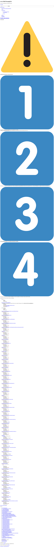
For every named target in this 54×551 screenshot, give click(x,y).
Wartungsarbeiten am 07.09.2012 (5, 423)
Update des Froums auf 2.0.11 (5, 427)
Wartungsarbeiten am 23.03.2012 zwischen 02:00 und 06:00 (9, 447)
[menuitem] (2, 9)
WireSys (5, 542)
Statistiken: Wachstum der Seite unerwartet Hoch (7, 468)
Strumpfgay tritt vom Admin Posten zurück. (7, 387)
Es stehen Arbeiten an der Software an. (6, 343)
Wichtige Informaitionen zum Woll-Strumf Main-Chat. (8, 383)
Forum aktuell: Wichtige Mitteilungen (6, 302)
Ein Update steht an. (4, 351)
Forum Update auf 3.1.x (4, 355)
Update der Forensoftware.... (5, 367)
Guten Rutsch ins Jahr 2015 (5, 359)
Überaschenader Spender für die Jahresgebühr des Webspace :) (9, 431)
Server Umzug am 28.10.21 (5, 339)
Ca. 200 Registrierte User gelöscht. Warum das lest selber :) (9, 472)
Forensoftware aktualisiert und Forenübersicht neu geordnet (9, 323)
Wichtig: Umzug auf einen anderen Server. (7, 451)
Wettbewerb (3, 435)
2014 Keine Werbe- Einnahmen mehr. (6, 379)
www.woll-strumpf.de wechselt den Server (7, 375)
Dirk (8, 467)
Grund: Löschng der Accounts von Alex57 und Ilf (7, 443)
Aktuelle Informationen (4, 18)
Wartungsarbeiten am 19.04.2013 (5, 391)
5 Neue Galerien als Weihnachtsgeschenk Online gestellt (8, 484)
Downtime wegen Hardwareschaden (6, 371)
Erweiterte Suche (2, 7)
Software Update (4, 347)
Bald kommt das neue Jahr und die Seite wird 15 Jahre (8, 407)
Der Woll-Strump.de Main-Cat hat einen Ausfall (7, 399)
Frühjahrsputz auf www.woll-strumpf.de (6, 459)
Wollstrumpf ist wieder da (5, 463)
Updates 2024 (3, 331)
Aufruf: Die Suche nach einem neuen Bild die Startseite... (8, 415)
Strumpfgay (9, 487)
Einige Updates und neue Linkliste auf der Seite (7, 476)
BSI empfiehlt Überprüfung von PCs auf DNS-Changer (8, 480)
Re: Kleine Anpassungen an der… (11, 305)
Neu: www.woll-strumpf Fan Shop (6, 411)
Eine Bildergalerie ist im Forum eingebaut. (7, 403)
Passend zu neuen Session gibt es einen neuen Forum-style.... (9, 419)
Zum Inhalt (1, 4)
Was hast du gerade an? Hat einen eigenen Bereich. (8, 363)
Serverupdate (3, 335)
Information (3, 395)
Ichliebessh (9, 499)
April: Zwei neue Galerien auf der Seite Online (7, 439)
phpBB (4, 543)
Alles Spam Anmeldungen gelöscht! (6, 492)
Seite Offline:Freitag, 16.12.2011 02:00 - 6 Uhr (7, 488)
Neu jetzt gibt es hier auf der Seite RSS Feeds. (7, 455)
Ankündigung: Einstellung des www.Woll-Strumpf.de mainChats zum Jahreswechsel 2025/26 (13, 327)
